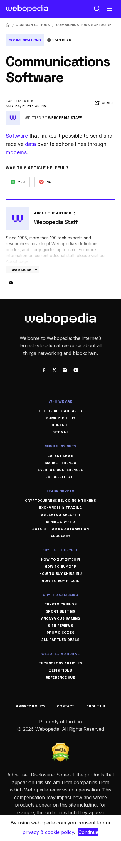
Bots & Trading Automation (60, 528)
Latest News (60, 455)
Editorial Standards (60, 411)
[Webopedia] (27, 8)
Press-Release (60, 477)
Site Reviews (60, 625)
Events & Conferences (60, 470)
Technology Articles (61, 663)
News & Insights (60, 446)
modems (16, 152)
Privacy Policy (60, 418)
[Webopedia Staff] (13, 113)
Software (17, 136)
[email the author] (10, 282)
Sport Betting (60, 611)
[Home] (8, 25)
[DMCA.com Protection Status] (60, 746)
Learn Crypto (61, 491)
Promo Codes (61, 632)
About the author (53, 213)
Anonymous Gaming (60, 618)
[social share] (44, 370)
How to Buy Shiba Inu (60, 573)
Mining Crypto (60, 521)
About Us (95, 706)
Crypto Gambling (60, 595)
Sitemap (60, 432)
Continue (88, 832)
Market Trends (60, 462)
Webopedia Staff (65, 117)
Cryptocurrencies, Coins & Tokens (60, 500)
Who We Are (60, 401)
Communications (33, 25)
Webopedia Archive (60, 653)
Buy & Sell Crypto (60, 550)
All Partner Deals (60, 639)
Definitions (60, 670)
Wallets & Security (60, 514)
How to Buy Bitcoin (60, 559)
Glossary (60, 536)
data (30, 144)
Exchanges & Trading (60, 507)
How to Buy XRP (60, 566)
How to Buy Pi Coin (60, 580)
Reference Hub (60, 677)
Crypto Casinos (60, 604)
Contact (60, 425)
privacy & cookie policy (48, 832)
